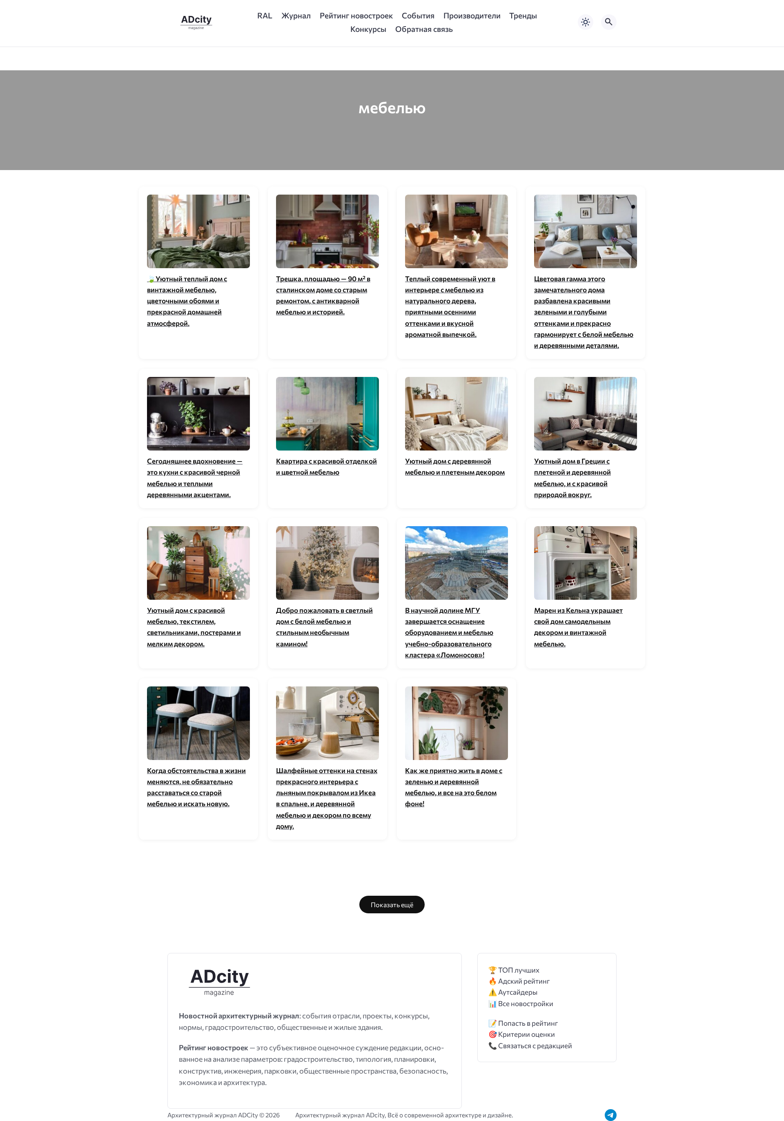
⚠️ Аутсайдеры (512, 992)
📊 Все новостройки (520, 1003)
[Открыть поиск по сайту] (609, 22)
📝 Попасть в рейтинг (523, 1023)
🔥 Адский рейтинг (519, 981)
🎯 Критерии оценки (521, 1034)
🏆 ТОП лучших (513, 970)
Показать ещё (392, 904)
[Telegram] (611, 1115)
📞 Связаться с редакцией (530, 1045)
